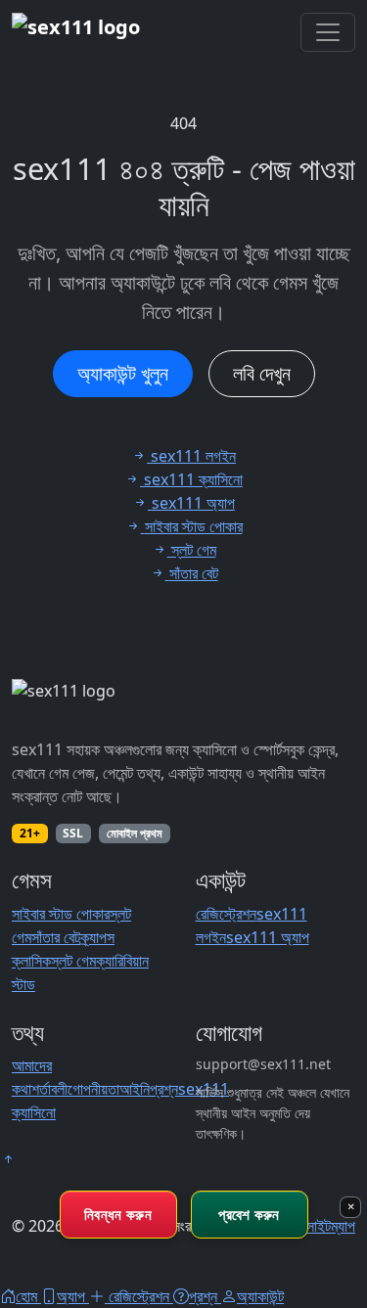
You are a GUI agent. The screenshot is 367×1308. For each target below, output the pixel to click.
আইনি (134, 1089)
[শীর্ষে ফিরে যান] (8, 1159)
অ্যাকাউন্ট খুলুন (122, 373)
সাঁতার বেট (55, 937)
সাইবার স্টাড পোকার (61, 914)
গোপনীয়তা (93, 1089)
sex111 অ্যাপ (267, 937)
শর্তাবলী (49, 1089)
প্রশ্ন (164, 1089)
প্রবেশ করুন (248, 1214)
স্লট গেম (73, 960)
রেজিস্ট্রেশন (226, 914)
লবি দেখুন (262, 373)
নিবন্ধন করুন (118, 1214)
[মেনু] (327, 32)
